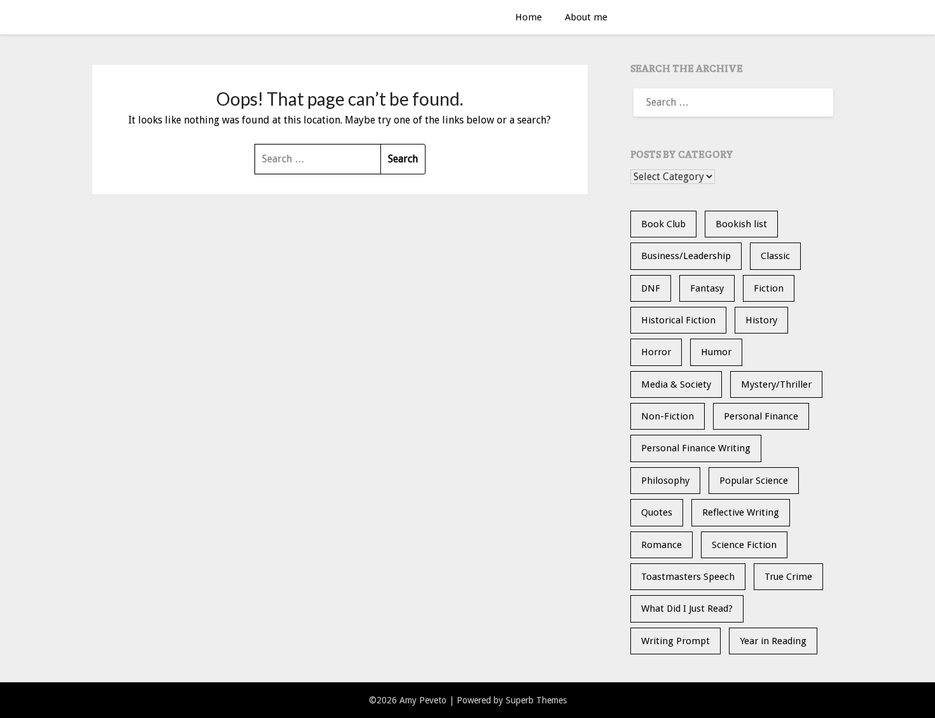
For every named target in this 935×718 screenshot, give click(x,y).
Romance (661, 545)
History (761, 320)
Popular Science (753, 480)
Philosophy (665, 480)
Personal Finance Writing (696, 448)
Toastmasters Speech (688, 576)
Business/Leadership (686, 256)
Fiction (769, 288)
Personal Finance (761, 416)
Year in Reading (773, 641)
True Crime (788, 576)
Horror (656, 352)
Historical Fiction (678, 320)
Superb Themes (536, 700)
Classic (775, 256)
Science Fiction (744, 545)
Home (528, 17)
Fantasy (707, 288)
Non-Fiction (667, 416)
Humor (716, 352)
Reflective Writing (740, 512)
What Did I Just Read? (687, 608)
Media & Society (676, 384)
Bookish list (741, 224)
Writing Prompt (675, 641)
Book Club (663, 224)
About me (586, 17)
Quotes (656, 512)
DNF (650, 288)
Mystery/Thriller (776, 384)
